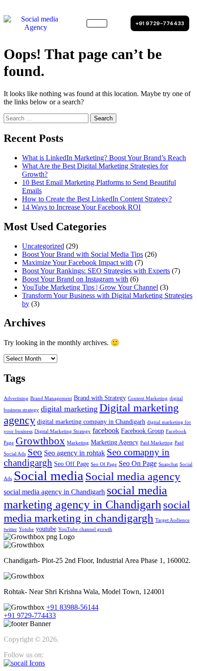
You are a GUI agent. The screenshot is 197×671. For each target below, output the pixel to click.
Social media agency (133, 476)
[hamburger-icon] (97, 23)
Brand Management (51, 398)
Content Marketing (148, 398)
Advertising (16, 398)
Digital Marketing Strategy (62, 431)
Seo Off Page (71, 463)
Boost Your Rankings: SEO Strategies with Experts (96, 271)
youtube (46, 528)
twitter (10, 529)
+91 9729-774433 (30, 615)
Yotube (26, 529)
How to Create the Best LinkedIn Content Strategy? (97, 199)
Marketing (78, 442)
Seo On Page (138, 463)
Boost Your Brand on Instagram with (75, 279)
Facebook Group (142, 430)
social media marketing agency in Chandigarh (85, 497)
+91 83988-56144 (72, 607)
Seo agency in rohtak (74, 453)
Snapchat (168, 464)
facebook (106, 430)
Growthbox (40, 441)
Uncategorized (43, 246)
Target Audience (172, 520)
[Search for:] (47, 118)
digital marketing (69, 408)
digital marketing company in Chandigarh (91, 421)
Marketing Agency (114, 442)
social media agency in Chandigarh (54, 492)
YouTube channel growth (85, 529)
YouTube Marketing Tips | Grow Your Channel (90, 287)
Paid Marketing (156, 442)
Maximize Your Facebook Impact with (77, 262)
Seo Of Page (104, 464)
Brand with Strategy (100, 398)
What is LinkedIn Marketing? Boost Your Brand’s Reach (104, 158)
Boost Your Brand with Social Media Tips (82, 254)
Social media (48, 475)
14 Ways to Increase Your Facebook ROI (81, 207)
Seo (34, 452)
